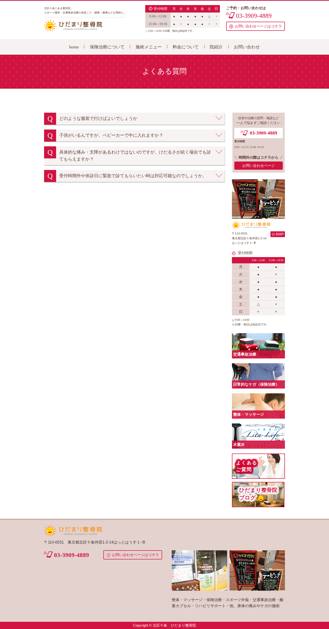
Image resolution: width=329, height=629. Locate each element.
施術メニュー (149, 47)
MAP (280, 234)
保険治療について (107, 47)
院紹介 (216, 47)
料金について (186, 47)
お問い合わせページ (258, 166)
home (74, 47)
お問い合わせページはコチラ (258, 26)
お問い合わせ (247, 47)
